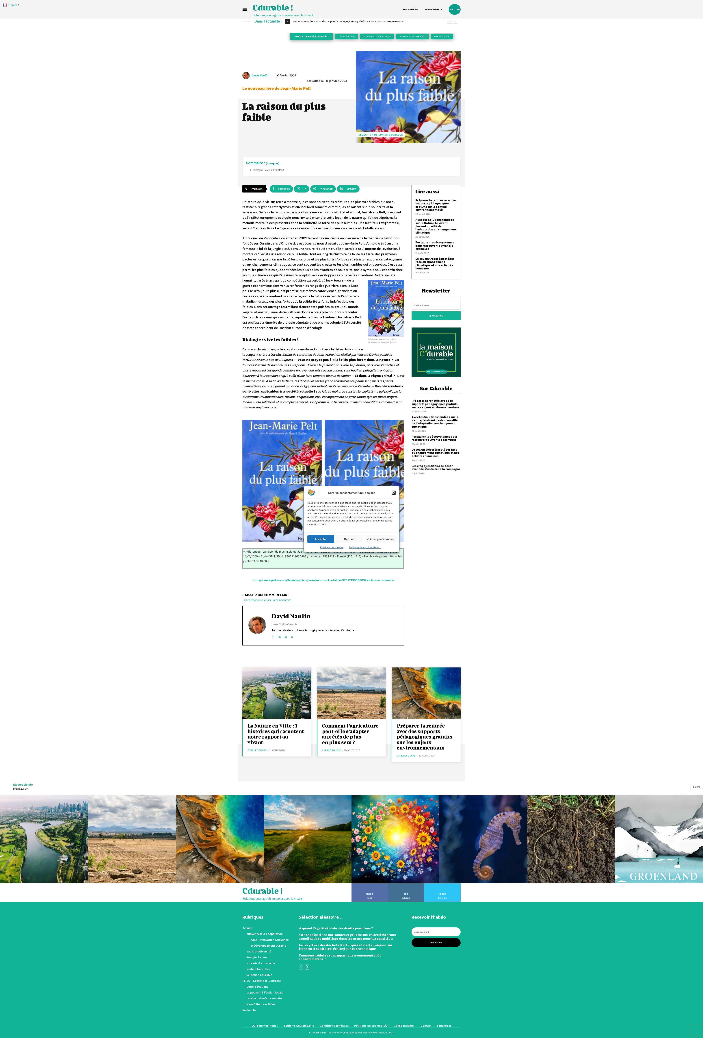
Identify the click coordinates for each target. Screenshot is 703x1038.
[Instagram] (279, 636)
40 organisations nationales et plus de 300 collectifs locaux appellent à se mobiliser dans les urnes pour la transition (347, 936)
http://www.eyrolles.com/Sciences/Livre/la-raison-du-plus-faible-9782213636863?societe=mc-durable (323, 580)
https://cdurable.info (284, 624)
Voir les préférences (380, 539)
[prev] (449, 21)
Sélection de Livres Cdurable (380, 134)
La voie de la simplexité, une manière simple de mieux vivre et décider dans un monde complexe (350, 21)
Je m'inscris (436, 942)
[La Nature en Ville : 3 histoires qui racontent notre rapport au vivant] (276, 693)
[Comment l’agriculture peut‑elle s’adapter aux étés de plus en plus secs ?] (351, 693)
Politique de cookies (331, 547)
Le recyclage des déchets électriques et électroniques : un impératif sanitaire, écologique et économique (345, 947)
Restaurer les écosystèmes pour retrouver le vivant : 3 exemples (434, 245)
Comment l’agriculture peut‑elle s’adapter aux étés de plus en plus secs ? (350, 734)
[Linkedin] (285, 636)
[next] (455, 21)
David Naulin (259, 75)
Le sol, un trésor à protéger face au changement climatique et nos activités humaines (434, 263)
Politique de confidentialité (365, 547)
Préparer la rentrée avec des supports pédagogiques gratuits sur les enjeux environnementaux (436, 205)
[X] (292, 636)
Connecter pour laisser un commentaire (267, 600)
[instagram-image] (44, 839)
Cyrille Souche (257, 750)
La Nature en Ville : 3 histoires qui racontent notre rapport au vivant (276, 734)
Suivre (696, 786)
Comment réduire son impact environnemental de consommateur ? (340, 957)
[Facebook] (272, 636)
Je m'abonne (436, 315)
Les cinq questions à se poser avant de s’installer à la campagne (436, 467)
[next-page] (307, 967)
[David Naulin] (246, 75)
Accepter (321, 539)
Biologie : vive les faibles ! (268, 169)
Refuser (349, 539)
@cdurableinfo (23, 784)
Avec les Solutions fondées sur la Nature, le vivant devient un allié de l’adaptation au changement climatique (435, 226)
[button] (394, 493)
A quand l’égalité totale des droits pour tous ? (336, 928)
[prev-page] (301, 967)
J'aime (369, 884)
